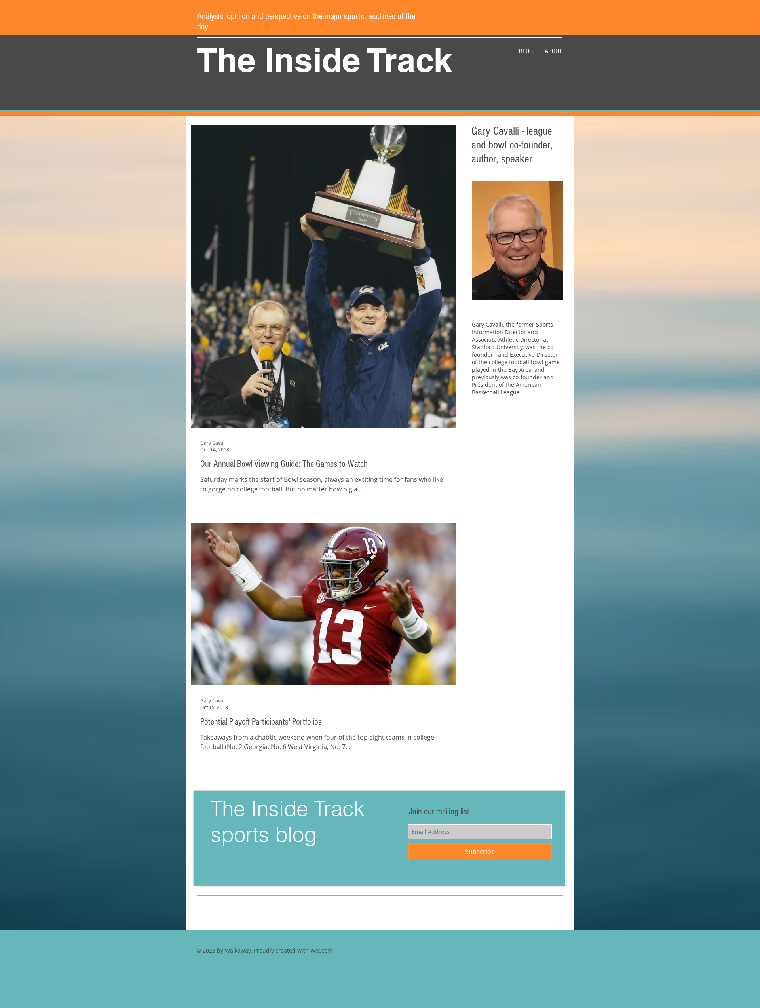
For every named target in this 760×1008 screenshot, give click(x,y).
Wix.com (321, 950)
